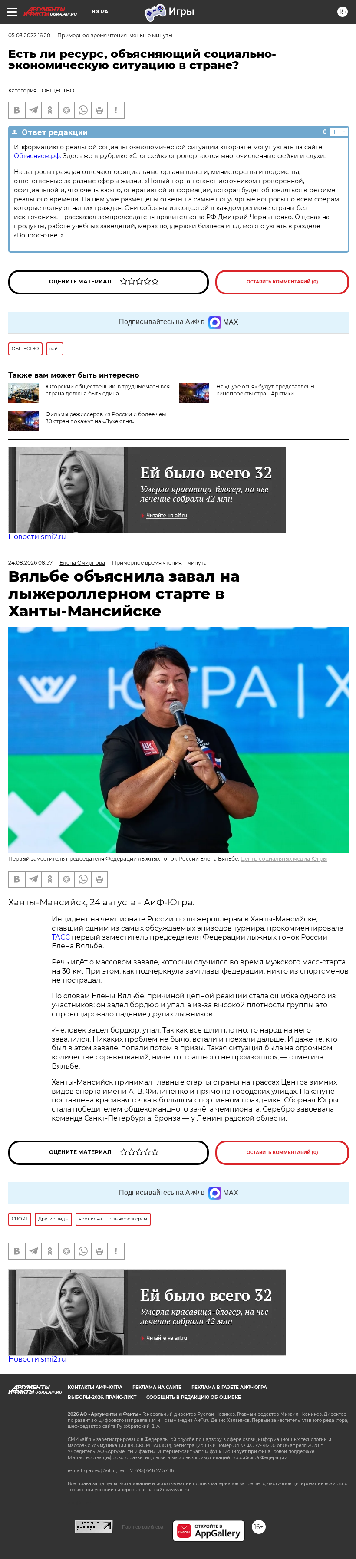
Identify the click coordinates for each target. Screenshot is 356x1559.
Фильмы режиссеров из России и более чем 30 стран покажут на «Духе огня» (106, 417)
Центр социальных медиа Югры (284, 858)
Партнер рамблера (142, 1526)
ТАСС (61, 937)
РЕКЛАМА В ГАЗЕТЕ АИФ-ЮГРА (229, 1387)
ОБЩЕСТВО (58, 90)
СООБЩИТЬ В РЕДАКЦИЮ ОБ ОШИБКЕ (193, 1397)
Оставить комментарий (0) (282, 282)
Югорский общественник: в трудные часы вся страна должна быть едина (108, 390)
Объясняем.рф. (37, 156)
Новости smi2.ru (37, 537)
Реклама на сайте (156, 1387)
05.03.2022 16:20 (29, 35)
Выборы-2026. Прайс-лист (102, 1397)
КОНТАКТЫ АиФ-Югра (95, 1387)
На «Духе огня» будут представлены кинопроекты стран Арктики (265, 390)
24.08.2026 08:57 (30, 562)
